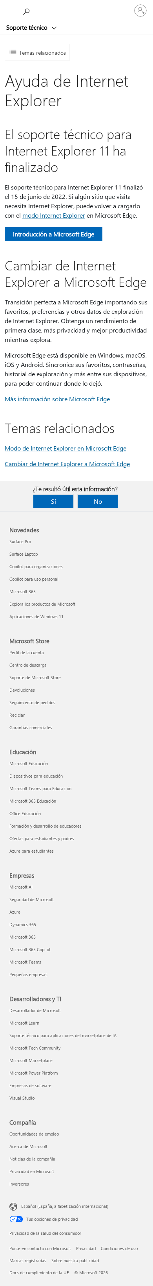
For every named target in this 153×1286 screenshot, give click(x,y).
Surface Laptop (23, 554)
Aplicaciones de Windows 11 (36, 616)
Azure (14, 912)
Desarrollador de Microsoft (35, 1010)
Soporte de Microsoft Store (35, 677)
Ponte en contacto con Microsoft (40, 1248)
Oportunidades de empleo (34, 1134)
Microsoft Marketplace (31, 1060)
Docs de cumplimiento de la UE (39, 1272)
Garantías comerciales (30, 727)
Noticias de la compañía (32, 1159)
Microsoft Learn (24, 1023)
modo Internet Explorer (53, 215)
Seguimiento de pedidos (32, 702)
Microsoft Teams (25, 962)
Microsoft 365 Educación (32, 801)
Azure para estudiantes (31, 851)
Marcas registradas (27, 1260)
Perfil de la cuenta (26, 652)
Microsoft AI (21, 887)
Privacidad (86, 1248)
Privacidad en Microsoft (31, 1171)
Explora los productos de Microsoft (42, 604)
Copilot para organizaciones (36, 566)
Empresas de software (30, 1085)
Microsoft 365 (22, 591)
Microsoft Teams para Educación (40, 788)
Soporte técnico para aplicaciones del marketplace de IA (63, 1035)
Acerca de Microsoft (28, 1146)
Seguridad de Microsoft (31, 899)
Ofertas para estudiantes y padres (41, 838)
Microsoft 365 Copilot (30, 949)
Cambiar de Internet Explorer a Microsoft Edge (67, 464)
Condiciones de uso (119, 1248)
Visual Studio (22, 1098)
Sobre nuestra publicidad (75, 1260)
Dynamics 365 (22, 924)
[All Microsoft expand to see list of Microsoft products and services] (9, 10)
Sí (53, 501)
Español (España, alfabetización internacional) (64, 1206)
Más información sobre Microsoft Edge (57, 399)
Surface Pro (20, 541)
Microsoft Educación (28, 763)
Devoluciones (22, 690)
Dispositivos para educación (36, 776)
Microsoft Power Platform (33, 1073)
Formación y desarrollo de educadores (45, 826)
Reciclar (17, 715)
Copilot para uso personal (33, 579)
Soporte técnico (27, 27)
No (98, 501)
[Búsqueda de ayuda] (27, 10)
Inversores (19, 1184)
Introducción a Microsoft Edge (53, 234)
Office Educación (25, 813)
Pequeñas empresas (28, 974)
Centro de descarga (28, 665)
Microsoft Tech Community (34, 1048)
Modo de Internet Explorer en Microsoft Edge (65, 448)
